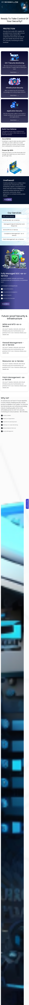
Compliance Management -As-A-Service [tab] (14, 234)
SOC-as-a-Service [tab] (8, 216)
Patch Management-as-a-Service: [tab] (13, 239)
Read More (14, 72)
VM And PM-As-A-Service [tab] (10, 230)
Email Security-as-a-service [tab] (11, 220)
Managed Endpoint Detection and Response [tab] (14, 225)
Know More (7, 199)
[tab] (14, 132)
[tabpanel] (14, 167)
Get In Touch (27, 504)
